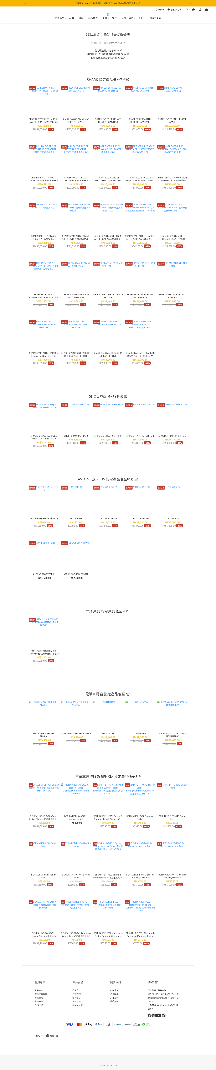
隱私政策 (76, 1001)
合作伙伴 (39, 1005)
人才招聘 (114, 997)
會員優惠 (39, 1001)
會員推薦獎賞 (41, 993)
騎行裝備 (93, 18)
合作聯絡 (114, 993)
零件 (114, 18)
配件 (105, 18)
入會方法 (39, 990)
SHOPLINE (113, 1065)
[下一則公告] (190, 3)
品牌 (71, 18)
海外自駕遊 (127, 18)
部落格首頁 (155, 18)
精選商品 (59, 18)
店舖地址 (114, 990)
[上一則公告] (25, 3)
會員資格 (39, 997)
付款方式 (76, 993)
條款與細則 (115, 1001)
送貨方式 (76, 990)
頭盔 (81, 18)
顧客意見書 (77, 1005)
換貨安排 (76, 997)
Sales (141, 18)
